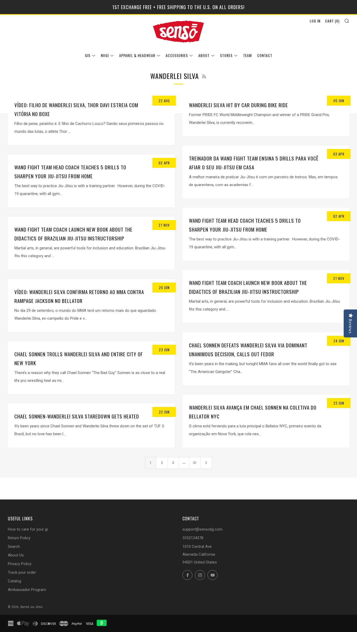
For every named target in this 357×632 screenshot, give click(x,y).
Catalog (14, 581)
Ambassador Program (27, 589)
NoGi (105, 55)
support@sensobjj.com (202, 529)
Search (14, 546)
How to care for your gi (28, 529)
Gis (87, 55)
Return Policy (19, 538)
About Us (16, 555)
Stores (226, 55)
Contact (264, 55)
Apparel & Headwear (137, 55)
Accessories (177, 55)
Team (247, 55)
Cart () (332, 21)
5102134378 (192, 538)
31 (195, 463)
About (204, 55)
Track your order (22, 572)
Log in (315, 21)
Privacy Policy (19, 563)
